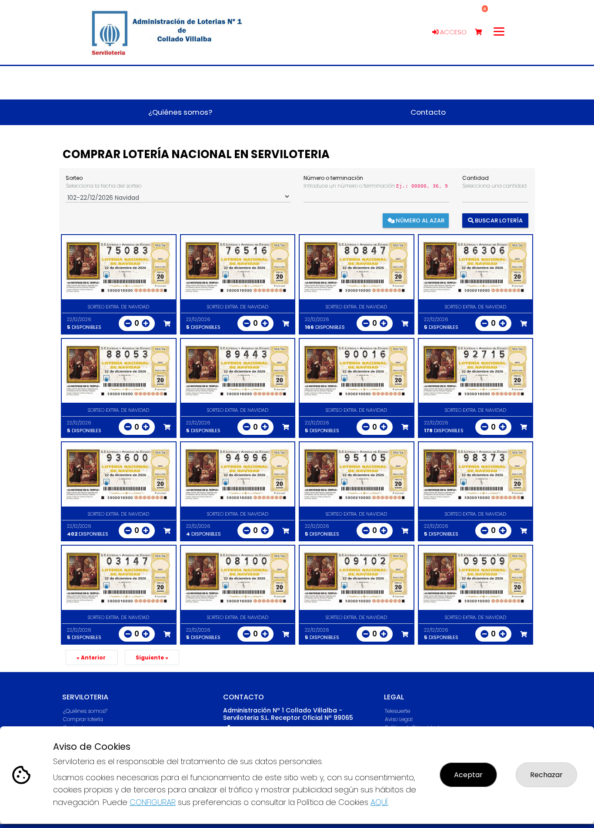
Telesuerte (397, 711)
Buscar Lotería (498, 220)
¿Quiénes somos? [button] (180, 112)
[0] (482, 32)
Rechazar (546, 775)
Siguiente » (152, 657)
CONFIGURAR (153, 802)
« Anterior (92, 657)
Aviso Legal (399, 719)
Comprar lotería (83, 719)
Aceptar (468, 775)
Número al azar (419, 220)
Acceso (452, 32)
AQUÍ (379, 802)
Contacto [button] (428, 112)
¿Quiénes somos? (85, 711)
